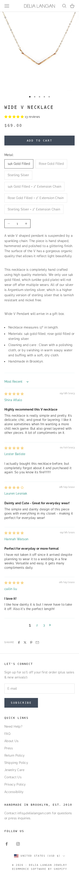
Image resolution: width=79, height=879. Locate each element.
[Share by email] (37, 642)
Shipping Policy (16, 762)
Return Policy (14, 755)
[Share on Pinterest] (31, 642)
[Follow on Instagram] (18, 844)
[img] (14, 394)
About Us (11, 741)
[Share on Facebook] (19, 642)
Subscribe (21, 702)
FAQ (7, 733)
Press (8, 748)
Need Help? (13, 726)
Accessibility (13, 792)
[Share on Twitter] (25, 642)
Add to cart (39, 140)
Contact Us (13, 777)
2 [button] (37, 625)
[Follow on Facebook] (6, 844)
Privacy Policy (15, 784)
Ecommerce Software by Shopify (39, 869)
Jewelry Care (14, 770)
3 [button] (44, 625)
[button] (14, 116)
